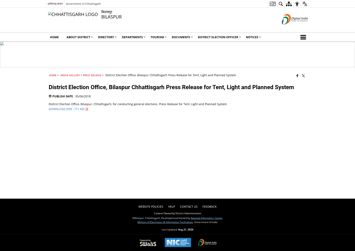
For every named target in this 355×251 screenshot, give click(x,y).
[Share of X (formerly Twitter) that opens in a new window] (303, 75)
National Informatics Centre (206, 218)
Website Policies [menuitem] (150, 206)
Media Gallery (70, 75)
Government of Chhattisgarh (83, 4)
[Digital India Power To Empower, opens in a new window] (207, 243)
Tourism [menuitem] (157, 37)
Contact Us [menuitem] (189, 206)
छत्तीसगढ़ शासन (55, 4)
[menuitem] (272, 4)
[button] (304, 36)
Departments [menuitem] (132, 37)
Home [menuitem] (54, 37)
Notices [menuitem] (252, 37)
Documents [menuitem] (181, 37)
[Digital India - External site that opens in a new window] (290, 28)
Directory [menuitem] (106, 37)
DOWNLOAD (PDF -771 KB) (67, 109)
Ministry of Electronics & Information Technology (165, 222)
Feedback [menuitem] (210, 206)
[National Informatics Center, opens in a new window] (178, 243)
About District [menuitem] (78, 37)
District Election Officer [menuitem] (218, 37)
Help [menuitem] (171, 206)
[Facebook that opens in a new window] (297, 75)
